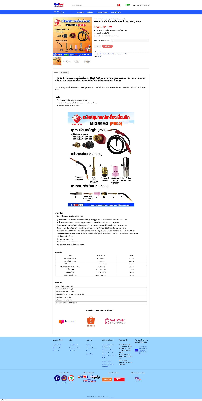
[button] (134, 5)
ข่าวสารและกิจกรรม (102, 12)
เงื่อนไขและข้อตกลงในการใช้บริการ (109, 357)
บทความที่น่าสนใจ (116, 12)
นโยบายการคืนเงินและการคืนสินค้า (108, 365)
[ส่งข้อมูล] (118, 5)
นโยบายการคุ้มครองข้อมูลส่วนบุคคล (107, 346)
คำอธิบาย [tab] (56, 72)
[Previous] (55, 37)
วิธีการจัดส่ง (56, 351)
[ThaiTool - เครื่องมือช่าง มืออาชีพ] (59, 5)
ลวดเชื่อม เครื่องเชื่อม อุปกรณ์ (106, 19)
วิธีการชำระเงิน (57, 348)
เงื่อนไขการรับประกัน (107, 353)
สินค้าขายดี (90, 12)
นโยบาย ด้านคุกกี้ (106, 361)
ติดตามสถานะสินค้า (74, 348)
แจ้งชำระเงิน (72, 351)
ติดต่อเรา (88, 351)
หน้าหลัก (96, 19)
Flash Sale (80, 12)
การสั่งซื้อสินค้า (57, 345)
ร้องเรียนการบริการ (107, 350)
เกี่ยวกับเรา (89, 345)
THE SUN (99, 56)
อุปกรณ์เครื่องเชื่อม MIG (119, 19)
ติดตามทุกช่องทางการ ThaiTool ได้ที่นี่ (143, 351)
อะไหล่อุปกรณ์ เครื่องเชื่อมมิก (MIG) (101, 40)
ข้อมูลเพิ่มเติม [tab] (64, 72)
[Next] (88, 37)
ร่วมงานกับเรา (89, 354)
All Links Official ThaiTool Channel (143, 347)
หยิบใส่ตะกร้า (107, 46)
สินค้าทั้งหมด (113, 53)
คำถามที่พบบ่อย (73, 345)
